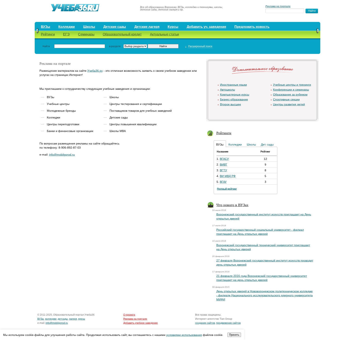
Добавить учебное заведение (140, 323)
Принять (234, 334)
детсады (63, 318)
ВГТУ (223, 170)
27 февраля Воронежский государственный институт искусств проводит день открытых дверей (264, 262)
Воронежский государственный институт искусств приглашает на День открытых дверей (263, 216)
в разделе (115, 46)
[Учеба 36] (85, 8)
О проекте (129, 314)
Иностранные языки (233, 84)
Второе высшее (230, 104)
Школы (89, 26)
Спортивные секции (286, 99)
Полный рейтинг (227, 189)
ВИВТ (223, 164)
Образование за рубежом (290, 94)
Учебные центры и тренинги (292, 84)
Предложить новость (252, 26)
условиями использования (184, 335)
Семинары (86, 34)
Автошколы (227, 89)
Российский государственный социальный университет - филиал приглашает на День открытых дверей (260, 231)
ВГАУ (223, 181)
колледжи (50, 318)
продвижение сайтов (228, 323)
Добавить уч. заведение (206, 26)
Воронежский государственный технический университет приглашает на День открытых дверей (263, 247)
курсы (81, 318)
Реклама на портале (277, 6)
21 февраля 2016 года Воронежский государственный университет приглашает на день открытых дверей (261, 278)
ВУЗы (45, 26)
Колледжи (66, 26)
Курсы (173, 26)
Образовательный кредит (122, 34)
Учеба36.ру (95, 70)
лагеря (73, 318)
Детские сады (114, 26)
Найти (46, 46)
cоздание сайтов (205, 323)
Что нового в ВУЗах (232, 204)
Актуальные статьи (164, 34)
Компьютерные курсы (234, 94)
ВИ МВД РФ (228, 176)
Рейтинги (48, 34)
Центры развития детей (289, 104)
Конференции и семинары (291, 89)
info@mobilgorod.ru (62, 154)
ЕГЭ (66, 34)
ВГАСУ (224, 158)
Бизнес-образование (234, 99)
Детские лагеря (146, 26)
